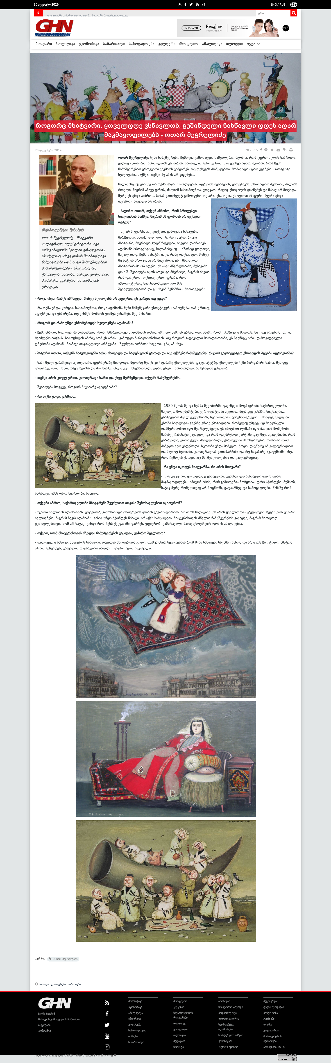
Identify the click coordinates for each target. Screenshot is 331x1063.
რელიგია (179, 1035)
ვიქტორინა (270, 1013)
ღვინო (267, 1024)
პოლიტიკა (65, 44)
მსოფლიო (188, 44)
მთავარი (44, 44)
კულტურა (167, 44)
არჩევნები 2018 (274, 1047)
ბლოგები (234, 44)
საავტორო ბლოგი (230, 1007)
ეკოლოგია (180, 1029)
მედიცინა (179, 1041)
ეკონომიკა (89, 44)
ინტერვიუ (134, 1018)
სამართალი (114, 44)
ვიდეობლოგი (227, 1013)
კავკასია (178, 1007)
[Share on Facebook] (261, 149)
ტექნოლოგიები (273, 1007)
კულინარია (271, 1030)
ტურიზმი (268, 1018)
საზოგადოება (141, 44)
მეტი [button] (251, 44)
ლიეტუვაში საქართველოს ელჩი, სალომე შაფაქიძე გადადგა (87, 13)
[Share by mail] (278, 150)
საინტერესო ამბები (230, 1035)
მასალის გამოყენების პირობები (59, 984)
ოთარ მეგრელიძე (64, 959)
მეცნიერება (270, 1001)
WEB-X (102, 1055)
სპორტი (178, 1047)
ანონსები (224, 1001)
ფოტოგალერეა (228, 1018)
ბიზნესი (133, 1036)
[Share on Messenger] (266, 150)
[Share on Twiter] (272, 150)
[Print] (291, 150)
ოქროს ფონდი (228, 1047)
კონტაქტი (44, 1030)
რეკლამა (44, 1025)
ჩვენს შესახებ (46, 1013)
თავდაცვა (179, 1023)
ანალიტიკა (212, 44)
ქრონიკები (225, 1041)
